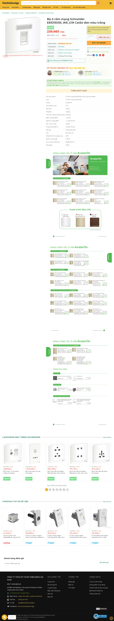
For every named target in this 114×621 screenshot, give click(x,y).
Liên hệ (50, 594)
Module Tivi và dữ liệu (65, 53)
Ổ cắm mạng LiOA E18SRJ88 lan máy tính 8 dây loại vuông (11, 536)
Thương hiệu (26, 7)
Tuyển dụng (51, 588)
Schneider (61, 46)
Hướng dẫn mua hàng (97, 585)
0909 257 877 (23, 599)
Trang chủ (5, 7)
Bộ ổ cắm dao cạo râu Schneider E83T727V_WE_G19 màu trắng (33, 472)
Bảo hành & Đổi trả (96, 591)
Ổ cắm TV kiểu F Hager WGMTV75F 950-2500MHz (34, 536)
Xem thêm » (107, 437)
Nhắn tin (67, 74)
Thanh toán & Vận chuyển (98, 588)
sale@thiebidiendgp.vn (68, 84)
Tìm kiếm (71, 588)
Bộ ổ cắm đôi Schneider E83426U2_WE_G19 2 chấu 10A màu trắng (79, 472)
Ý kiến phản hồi (94, 594)
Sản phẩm (15, 7)
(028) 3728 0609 (36, 596)
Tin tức (55, 7)
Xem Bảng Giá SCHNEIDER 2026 (61, 60)
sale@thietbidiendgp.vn (26, 603)
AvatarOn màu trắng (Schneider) (68, 50)
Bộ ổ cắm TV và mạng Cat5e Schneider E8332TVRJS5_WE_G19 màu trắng (11, 472)
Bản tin (70, 585)
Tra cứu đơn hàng (79, 7)
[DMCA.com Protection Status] (101, 609)
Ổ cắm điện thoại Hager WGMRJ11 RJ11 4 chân (100, 536)
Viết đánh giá (104, 562)
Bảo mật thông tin (53, 591)
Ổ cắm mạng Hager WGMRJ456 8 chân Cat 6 (55, 536)
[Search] (98, 3)
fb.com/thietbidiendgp (26, 606)
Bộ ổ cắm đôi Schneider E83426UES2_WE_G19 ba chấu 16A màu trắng (56, 472)
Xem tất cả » (107, 501)
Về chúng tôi (66, 7)
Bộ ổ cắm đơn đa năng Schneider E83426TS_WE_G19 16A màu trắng (100, 472)
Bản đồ (50, 597)
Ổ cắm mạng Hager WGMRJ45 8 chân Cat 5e (78, 536)
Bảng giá (37, 7)
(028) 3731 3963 (23, 596)
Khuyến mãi (46, 7)
